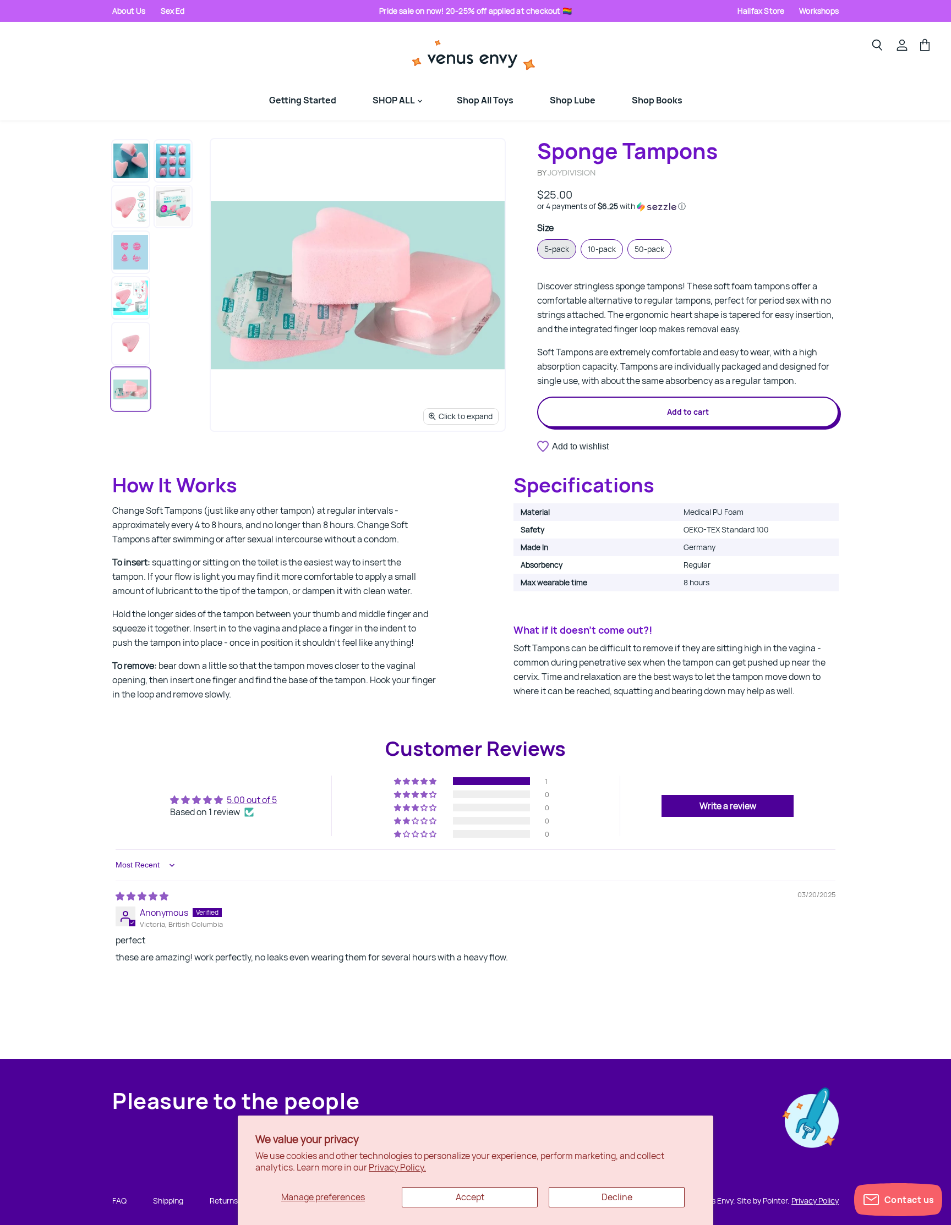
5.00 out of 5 (252, 800)
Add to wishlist (580, 446)
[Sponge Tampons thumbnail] (130, 161)
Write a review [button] (727, 806)
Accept (470, 1197)
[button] (688, 206)
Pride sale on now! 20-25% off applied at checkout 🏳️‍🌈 (475, 11)
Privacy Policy (815, 1200)
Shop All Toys (485, 100)
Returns (224, 1200)
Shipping (168, 1200)
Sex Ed (173, 11)
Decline (617, 1197)
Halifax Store (760, 11)
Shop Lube (572, 100)
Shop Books (657, 100)
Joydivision (571, 172)
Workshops (819, 11)
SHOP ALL (394, 100)
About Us (129, 11)
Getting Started (302, 100)
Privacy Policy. (397, 1167)
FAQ (119, 1200)
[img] (142, 896)
